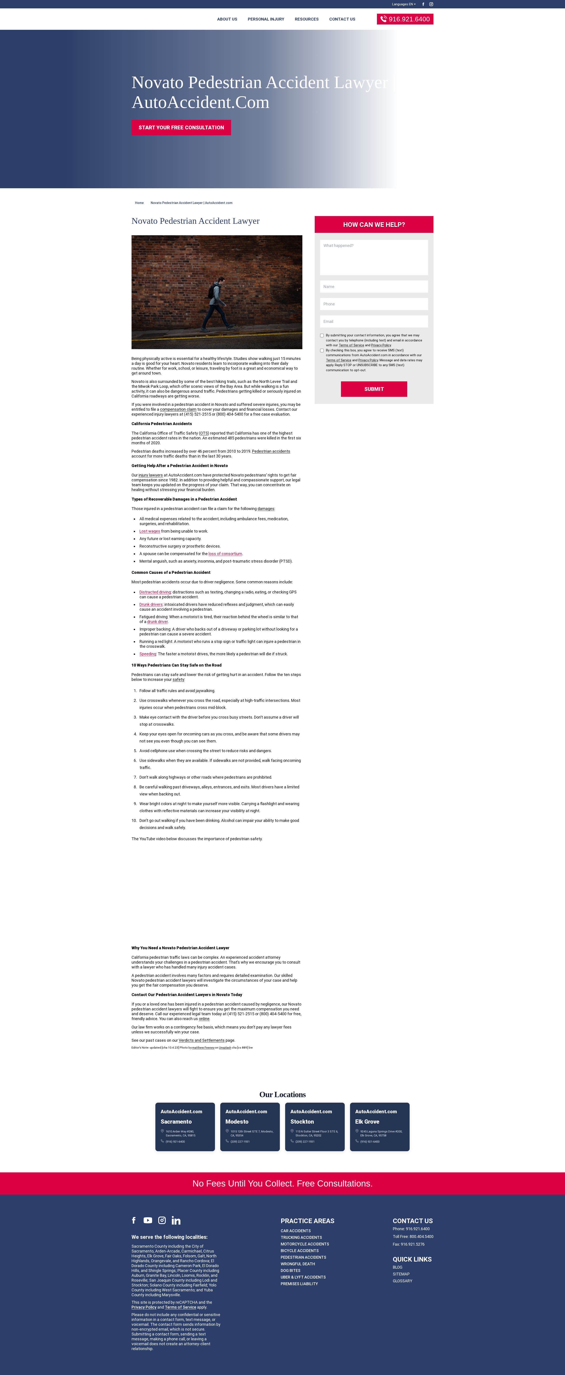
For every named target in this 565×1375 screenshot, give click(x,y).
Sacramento (176, 1121)
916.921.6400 (409, 19)
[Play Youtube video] (217, 893)
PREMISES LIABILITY (299, 1283)
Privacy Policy (144, 1307)
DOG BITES (290, 1270)
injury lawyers (151, 475)
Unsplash (225, 1047)
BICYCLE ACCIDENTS (300, 1250)
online (204, 1018)
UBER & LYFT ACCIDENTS (303, 1277)
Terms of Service (180, 1307)
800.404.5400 (421, 1236)
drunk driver (157, 621)
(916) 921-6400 (175, 1141)
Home (139, 203)
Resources (307, 19)
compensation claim (178, 409)
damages (266, 508)
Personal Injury (266, 19)
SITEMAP (401, 1274)
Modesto (237, 1121)
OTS (204, 433)
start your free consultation (181, 127)
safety (178, 679)
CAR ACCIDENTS (296, 1230)
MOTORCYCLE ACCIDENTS (305, 1244)
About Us (227, 19)
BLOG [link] (397, 1267)
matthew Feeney (203, 1047)
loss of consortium (225, 553)
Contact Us (342, 19)
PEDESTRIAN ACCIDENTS (303, 1257)
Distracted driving (155, 592)
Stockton (302, 1121)
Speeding (147, 654)
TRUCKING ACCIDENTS (301, 1237)
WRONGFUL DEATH (298, 1264)
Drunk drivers (151, 604)
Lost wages (149, 531)
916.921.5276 (413, 1244)
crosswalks (163, 724)
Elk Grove (367, 1121)
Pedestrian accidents (271, 451)
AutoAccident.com (181, 1111)
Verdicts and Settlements (202, 1040)
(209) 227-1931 (240, 1141)
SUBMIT (374, 389)
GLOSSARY (402, 1281)
